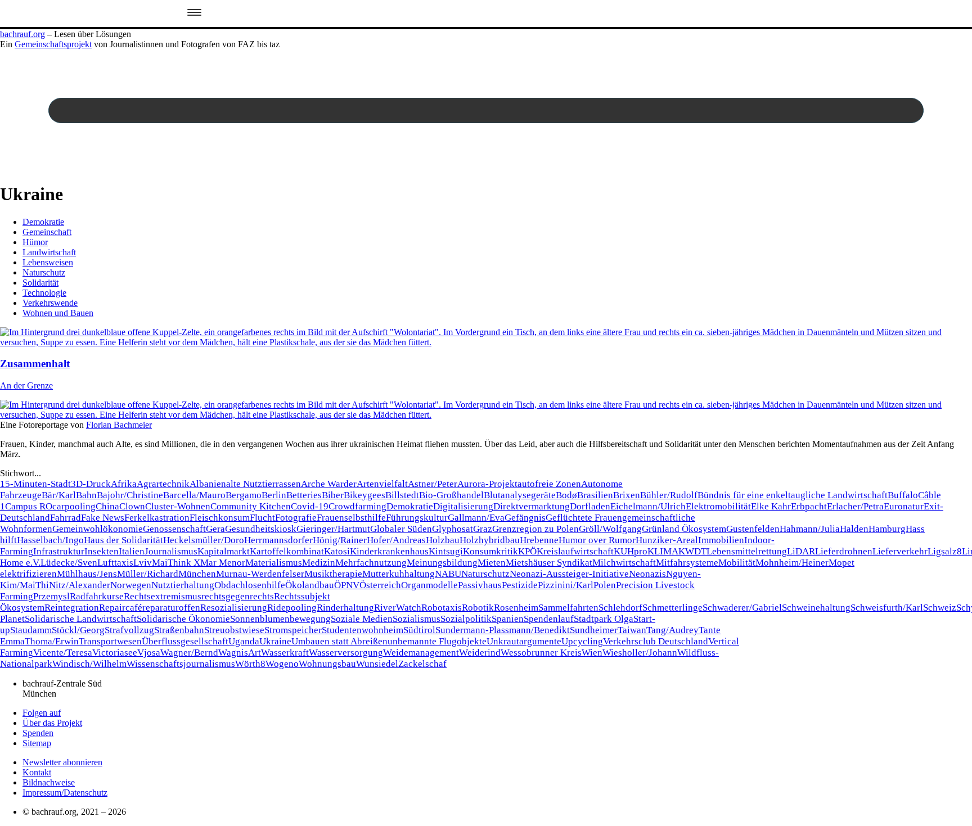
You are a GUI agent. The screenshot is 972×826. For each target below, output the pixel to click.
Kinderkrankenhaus (389, 551)
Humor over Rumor (597, 540)
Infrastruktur (58, 551)
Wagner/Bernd (189, 652)
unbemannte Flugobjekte (437, 641)
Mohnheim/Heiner (792, 562)
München (197, 573)
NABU (448, 573)
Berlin (274, 495)
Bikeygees (364, 495)
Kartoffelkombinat (287, 551)
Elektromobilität (718, 506)
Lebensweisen (47, 262)
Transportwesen (110, 641)
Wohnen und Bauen (57, 313)
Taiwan (632, 630)
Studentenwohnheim (362, 630)
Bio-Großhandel (451, 495)
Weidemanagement (421, 652)
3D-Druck (91, 484)
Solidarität (40, 282)
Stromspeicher (293, 630)
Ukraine (275, 641)
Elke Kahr (771, 506)
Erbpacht (809, 506)
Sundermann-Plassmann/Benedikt (502, 630)
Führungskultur (417, 517)
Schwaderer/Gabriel (742, 607)
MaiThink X (176, 562)
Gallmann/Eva (476, 517)
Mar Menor (222, 562)
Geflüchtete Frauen (584, 517)
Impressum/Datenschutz (64, 792)
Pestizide (520, 585)
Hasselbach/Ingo (50, 540)
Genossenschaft (174, 528)
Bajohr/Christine (130, 495)
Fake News (102, 517)
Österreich (380, 585)
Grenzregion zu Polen (535, 528)
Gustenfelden (753, 528)
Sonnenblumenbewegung (280, 618)
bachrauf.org (22, 34)
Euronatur (904, 506)
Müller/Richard (147, 573)
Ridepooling (292, 607)
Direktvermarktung (531, 506)
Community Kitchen (250, 506)
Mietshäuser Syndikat (549, 562)
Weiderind (480, 652)
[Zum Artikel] (486, 342)
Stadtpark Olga (603, 618)
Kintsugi (446, 551)
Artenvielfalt (382, 484)
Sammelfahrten (568, 607)
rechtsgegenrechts (237, 596)
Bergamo (244, 495)
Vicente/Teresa (62, 652)
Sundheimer (594, 630)
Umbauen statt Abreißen (339, 641)
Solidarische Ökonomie (183, 618)
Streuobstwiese (234, 630)
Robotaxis (441, 607)
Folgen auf (41, 712)
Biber (333, 495)
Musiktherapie (333, 573)
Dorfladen (590, 506)
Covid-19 (309, 506)
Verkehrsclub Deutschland (655, 641)
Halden (854, 528)
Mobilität (736, 562)
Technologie (44, 292)
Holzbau (443, 540)
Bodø (566, 495)
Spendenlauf (549, 618)
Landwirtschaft (49, 252)
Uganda (243, 641)
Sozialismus (416, 618)
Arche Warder (329, 484)
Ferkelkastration (157, 517)
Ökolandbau (309, 585)
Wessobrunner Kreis (541, 652)
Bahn (86, 495)
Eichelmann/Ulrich (648, 506)
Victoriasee (114, 652)
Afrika (124, 484)
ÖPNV (346, 585)
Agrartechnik (163, 484)
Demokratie (43, 222)
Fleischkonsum (220, 517)
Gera (215, 528)
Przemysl (51, 596)
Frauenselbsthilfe (351, 517)
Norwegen (130, 585)
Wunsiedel (377, 663)
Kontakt (36, 772)
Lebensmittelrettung (746, 551)
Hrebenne (539, 540)
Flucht (262, 517)
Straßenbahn (179, 630)
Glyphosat (452, 528)
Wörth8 (250, 663)
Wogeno (282, 663)
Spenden (37, 733)
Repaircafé (120, 607)
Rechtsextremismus (162, 596)
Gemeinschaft (46, 232)
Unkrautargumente (524, 641)
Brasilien (595, 495)
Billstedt (402, 495)
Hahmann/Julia (810, 528)
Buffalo (903, 495)
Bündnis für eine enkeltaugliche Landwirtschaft (793, 495)
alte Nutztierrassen (263, 484)
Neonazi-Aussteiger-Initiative (569, 573)
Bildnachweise (48, 782)
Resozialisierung (233, 607)
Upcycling (582, 641)
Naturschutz (43, 272)
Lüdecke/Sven (68, 562)
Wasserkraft (285, 652)
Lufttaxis (115, 562)
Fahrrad (65, 517)
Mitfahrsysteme (687, 562)
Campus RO (28, 506)
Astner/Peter (432, 484)
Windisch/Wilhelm (89, 663)
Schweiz (939, 607)
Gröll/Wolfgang (610, 528)
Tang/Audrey (672, 630)
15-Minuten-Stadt (35, 484)
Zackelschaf (422, 663)
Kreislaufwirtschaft (575, 551)
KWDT (692, 551)
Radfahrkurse (97, 596)
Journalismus (171, 551)
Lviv (142, 562)
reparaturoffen (171, 607)
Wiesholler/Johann (639, 652)
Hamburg (887, 528)
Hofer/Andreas (396, 540)
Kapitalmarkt (223, 551)
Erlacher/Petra (855, 506)
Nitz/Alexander (79, 585)
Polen (604, 585)
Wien (592, 652)
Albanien (208, 484)
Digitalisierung (463, 506)
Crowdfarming (357, 506)
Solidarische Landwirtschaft (81, 618)
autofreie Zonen (549, 484)
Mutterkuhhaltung (398, 573)
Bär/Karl (59, 495)
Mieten (492, 562)
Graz (482, 528)
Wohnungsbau (327, 663)
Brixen (626, 495)
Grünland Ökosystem (684, 528)
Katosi (337, 551)
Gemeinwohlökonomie (97, 528)
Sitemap (36, 743)
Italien (132, 551)
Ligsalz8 (945, 551)
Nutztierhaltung (182, 585)
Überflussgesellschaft (185, 641)
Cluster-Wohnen (177, 506)
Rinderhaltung (345, 607)
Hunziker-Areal (667, 540)
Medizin (318, 562)
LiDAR (801, 551)
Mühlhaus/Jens (87, 573)
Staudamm (31, 630)
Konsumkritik (490, 551)
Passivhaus (480, 585)
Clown (132, 506)
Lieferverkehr (900, 551)
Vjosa (148, 652)
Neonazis (647, 573)
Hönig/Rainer (340, 540)
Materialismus (273, 562)
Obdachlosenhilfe (249, 585)
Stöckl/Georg (78, 630)
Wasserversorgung (346, 652)
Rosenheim (516, 607)
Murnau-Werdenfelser (260, 573)
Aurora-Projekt (487, 484)
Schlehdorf (620, 607)
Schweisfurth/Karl (886, 607)
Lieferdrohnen (843, 551)
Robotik (478, 607)
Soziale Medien (362, 618)
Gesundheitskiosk (260, 528)
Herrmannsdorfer (278, 540)
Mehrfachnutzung (371, 562)
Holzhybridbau (490, 540)
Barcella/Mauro (194, 495)
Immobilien (721, 540)
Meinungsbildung (442, 562)
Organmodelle (429, 585)
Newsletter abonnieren (62, 762)
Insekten (101, 551)
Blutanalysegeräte (520, 495)
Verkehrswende (50, 303)
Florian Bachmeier (119, 425)
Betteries (304, 495)
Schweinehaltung (816, 607)
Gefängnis (525, 517)
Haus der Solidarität (123, 540)
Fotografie (296, 517)
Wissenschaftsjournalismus (181, 663)
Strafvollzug (129, 630)
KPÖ (527, 551)
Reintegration (71, 607)
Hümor (35, 242)
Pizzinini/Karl (565, 585)
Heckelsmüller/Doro (203, 540)
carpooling (74, 506)
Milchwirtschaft (624, 562)
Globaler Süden (401, 528)
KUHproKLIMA (646, 551)
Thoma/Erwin (52, 641)
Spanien (508, 618)
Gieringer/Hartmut (333, 528)
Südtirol (419, 630)
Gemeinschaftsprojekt (53, 44)
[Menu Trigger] (194, 13)
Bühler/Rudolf (669, 495)
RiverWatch (397, 607)
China (107, 506)
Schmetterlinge (672, 607)
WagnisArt (239, 652)
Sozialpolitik (466, 618)
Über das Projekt (52, 723)
